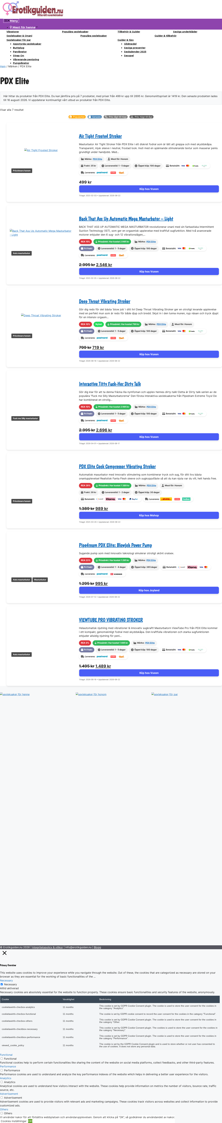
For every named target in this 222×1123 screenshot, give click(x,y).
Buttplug (18, 47)
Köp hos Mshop (149, 515)
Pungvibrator (21, 63)
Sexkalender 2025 (135, 51)
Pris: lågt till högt (118, 116)
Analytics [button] (5, 1078)
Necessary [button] (6, 980)
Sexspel (129, 55)
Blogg (97, 947)
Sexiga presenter (134, 47)
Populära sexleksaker (75, 31)
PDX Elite (97, 159)
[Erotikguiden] (33, 16)
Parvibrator (20, 51)
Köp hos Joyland (149, 590)
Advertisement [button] (9, 1093)
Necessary (10, 984)
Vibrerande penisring (26, 59)
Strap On (18, 55)
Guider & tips (126, 40)
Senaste (96, 116)
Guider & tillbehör (165, 35)
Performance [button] (8, 1066)
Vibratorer (13, 31)
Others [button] (4, 1109)
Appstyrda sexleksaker (27, 43)
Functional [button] (6, 1054)
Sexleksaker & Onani (19, 35)
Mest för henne (23, 27)
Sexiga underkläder (185, 31)
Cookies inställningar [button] (13, 1121)
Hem (3, 66)
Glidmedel (130, 43)
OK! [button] (30, 1121)
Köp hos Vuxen (149, 189)
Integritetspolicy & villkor (47, 947)
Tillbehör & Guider (129, 31)
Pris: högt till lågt (143, 116)
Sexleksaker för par (19, 40)
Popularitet (79, 116)
